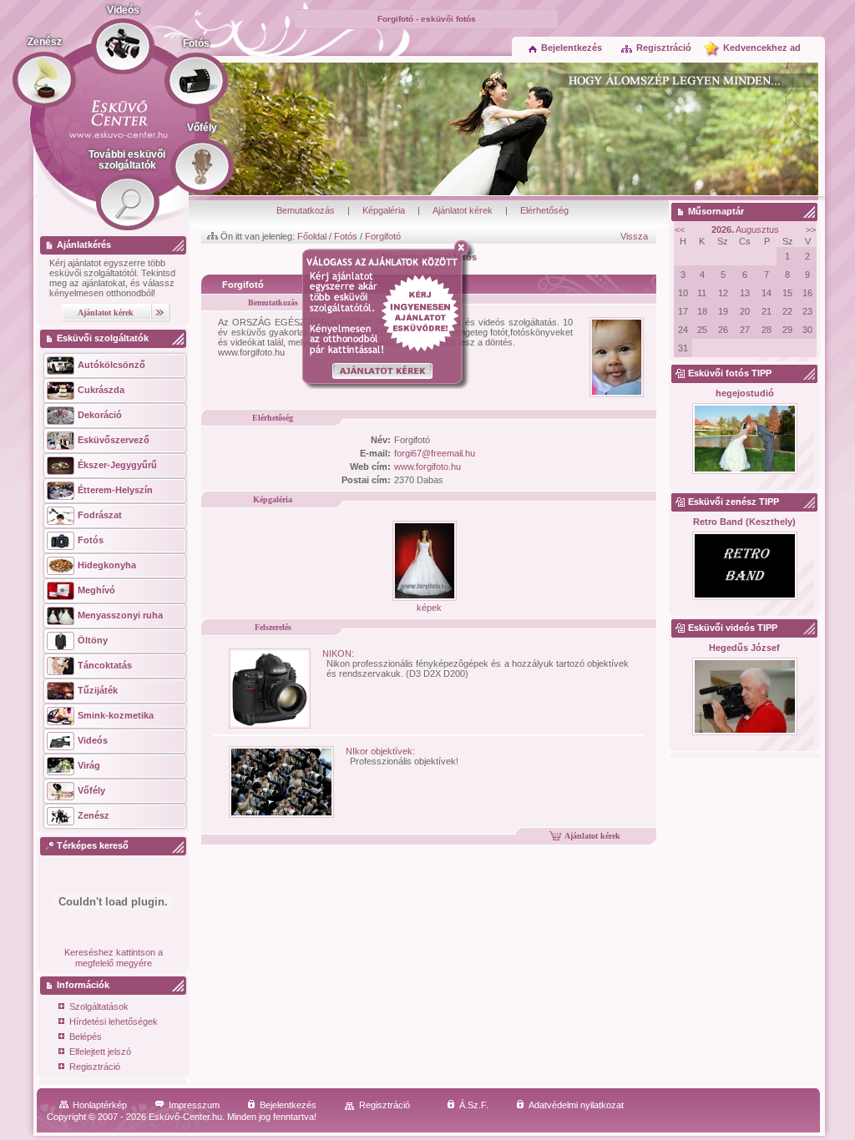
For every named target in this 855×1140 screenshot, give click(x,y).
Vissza (634, 236)
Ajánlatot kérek (463, 210)
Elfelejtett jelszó (100, 1052)
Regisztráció (663, 48)
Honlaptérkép (100, 1105)
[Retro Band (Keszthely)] (744, 567)
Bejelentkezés (571, 48)
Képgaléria (383, 210)
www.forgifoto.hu (427, 467)
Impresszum (194, 1105)
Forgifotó (383, 236)
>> (811, 229)
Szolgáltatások (99, 1006)
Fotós (345, 236)
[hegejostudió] (744, 439)
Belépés (85, 1037)
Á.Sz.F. (473, 1105)
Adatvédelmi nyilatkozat (576, 1105)
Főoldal (311, 236)
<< (680, 229)
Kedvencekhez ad (762, 48)
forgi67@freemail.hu (434, 453)
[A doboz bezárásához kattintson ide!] (464, 247)
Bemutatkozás (305, 210)
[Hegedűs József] (744, 697)
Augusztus (745, 229)
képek (429, 608)
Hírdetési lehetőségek (113, 1021)
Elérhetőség (544, 210)
